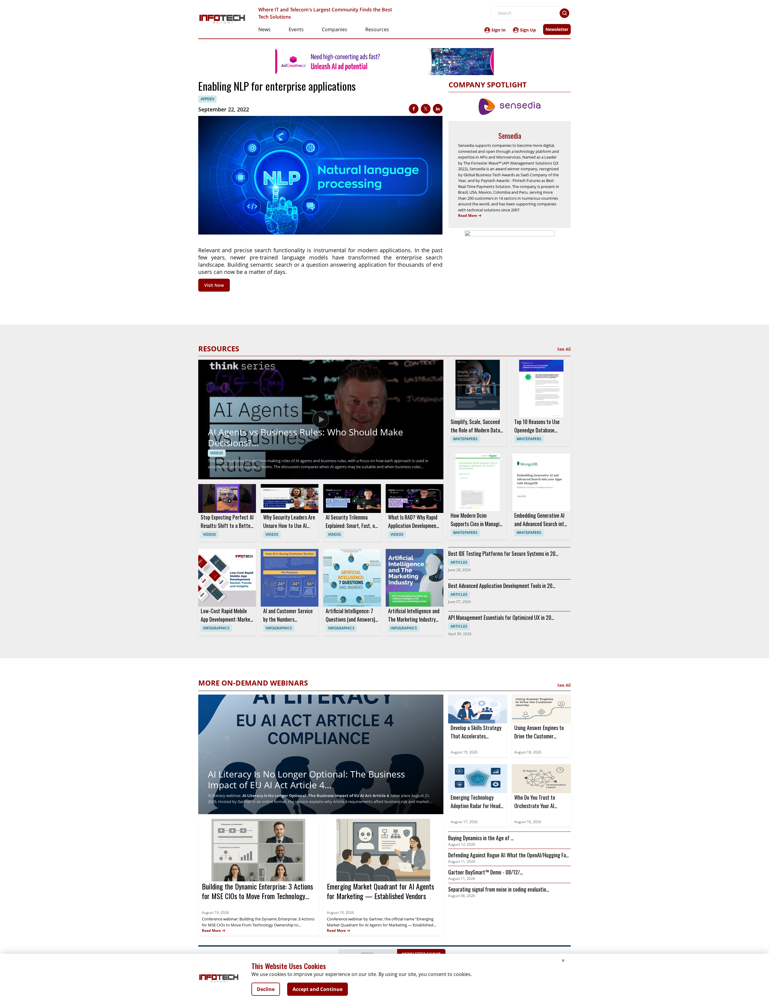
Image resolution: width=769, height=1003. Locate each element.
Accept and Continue (317, 989)
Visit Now (214, 285)
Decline (266, 989)
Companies (334, 29)
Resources (377, 29)
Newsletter (557, 29)
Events (296, 29)
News (264, 29)
